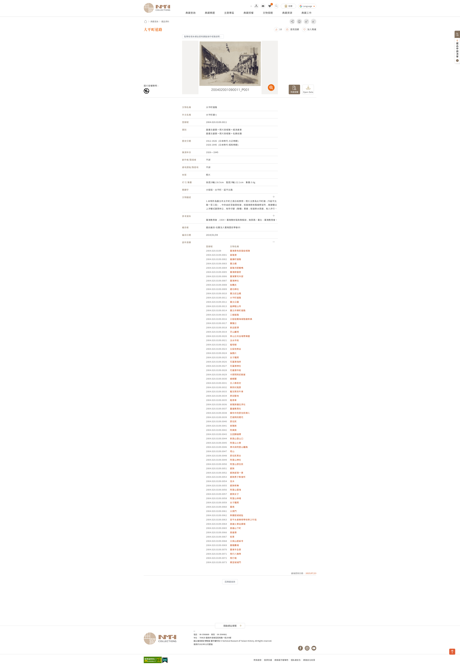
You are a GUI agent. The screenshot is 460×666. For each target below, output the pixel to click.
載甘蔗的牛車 (236, 391)
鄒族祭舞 (234, 485)
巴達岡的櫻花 (236, 417)
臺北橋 (233, 263)
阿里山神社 (235, 459)
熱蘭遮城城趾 (236, 515)
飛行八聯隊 (235, 553)
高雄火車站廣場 (238, 523)
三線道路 (234, 314)
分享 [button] (292, 21)
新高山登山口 (236, 438)
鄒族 (232, 468)
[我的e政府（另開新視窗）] (164, 661)
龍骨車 (233, 400)
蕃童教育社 (235, 408)
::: (251, 6)
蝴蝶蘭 (233, 378)
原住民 (233, 421)
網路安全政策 (309, 660)
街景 (232, 536)
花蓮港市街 (235, 370)
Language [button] (308, 6)
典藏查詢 (154, 21)
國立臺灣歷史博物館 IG (307, 648)
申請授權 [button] (294, 91)
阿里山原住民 (236, 464)
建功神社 (234, 289)
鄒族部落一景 (236, 472)
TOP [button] (452, 652)
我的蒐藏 (269, 6)
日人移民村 (235, 382)
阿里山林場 (235, 498)
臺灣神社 (234, 280)
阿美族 (233, 429)
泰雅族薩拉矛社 (238, 404)
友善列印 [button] (299, 21)
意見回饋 (294, 29)
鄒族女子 (234, 493)
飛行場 (233, 557)
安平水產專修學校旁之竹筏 (243, 519)
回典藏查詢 (230, 581)
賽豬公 (233, 323)
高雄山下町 (235, 528)
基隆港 (233, 254)
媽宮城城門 (235, 562)
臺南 (232, 506)
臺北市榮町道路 (238, 310)
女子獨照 (234, 357)
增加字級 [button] (306, 21)
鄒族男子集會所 (238, 476)
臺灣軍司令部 (236, 276)
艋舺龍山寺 (235, 306)
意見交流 (263, 6)
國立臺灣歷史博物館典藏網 (158, 8)
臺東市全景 (235, 549)
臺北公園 (234, 301)
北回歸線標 (235, 434)
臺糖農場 (234, 545)
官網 (290, 6)
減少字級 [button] (313, 21)
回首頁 (145, 21)
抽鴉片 (233, 353)
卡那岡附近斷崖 (238, 374)
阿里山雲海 (235, 489)
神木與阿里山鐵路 (239, 446)
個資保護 (268, 660)
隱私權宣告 (296, 660)
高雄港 (233, 532)
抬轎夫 (233, 284)
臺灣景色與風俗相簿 (240, 250)
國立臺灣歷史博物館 (166, 639)
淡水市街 (234, 340)
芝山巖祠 (234, 331)
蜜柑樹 (233, 344)
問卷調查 (258, 660)
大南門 (233, 511)
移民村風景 (235, 387)
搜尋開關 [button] (276, 6)
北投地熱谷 (235, 348)
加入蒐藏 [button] (311, 29)
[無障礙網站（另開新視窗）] (153, 660)
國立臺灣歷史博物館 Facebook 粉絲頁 (300, 648)
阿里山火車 (235, 442)
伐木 (232, 481)
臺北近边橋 (235, 293)
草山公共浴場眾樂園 (240, 336)
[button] (278, 29)
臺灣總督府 (235, 271)
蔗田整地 (234, 395)
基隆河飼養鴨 (236, 267)
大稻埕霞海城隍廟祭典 (241, 318)
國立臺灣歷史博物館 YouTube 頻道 (313, 648)
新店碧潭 (234, 327)
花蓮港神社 (235, 365)
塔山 (232, 451)
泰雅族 (233, 425)
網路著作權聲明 (281, 660)
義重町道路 (235, 259)
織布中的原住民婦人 (240, 412)
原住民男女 (235, 455)
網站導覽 (256, 6)
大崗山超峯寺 (236, 540)
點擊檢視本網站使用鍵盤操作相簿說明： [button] (203, 36)
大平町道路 (235, 297)
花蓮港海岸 (235, 361)
